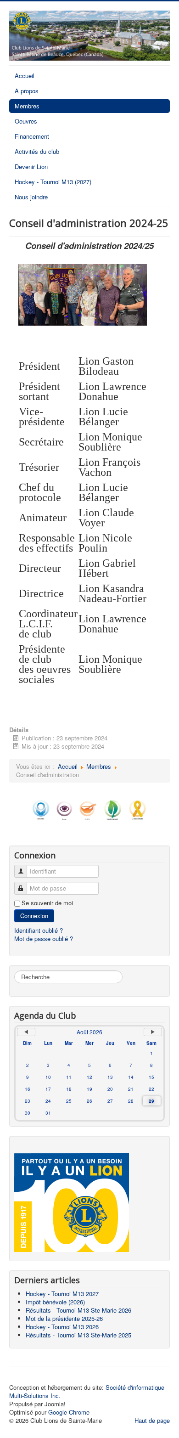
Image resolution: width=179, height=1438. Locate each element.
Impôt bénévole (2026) (55, 1301)
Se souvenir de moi (47, 903)
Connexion (34, 915)
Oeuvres (26, 121)
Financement (32, 136)
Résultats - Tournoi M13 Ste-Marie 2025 (78, 1335)
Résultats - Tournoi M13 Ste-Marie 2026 (78, 1310)
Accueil (24, 75)
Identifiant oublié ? (38, 930)
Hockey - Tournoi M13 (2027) (53, 181)
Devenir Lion (31, 166)
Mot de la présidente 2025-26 (64, 1318)
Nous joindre (31, 196)
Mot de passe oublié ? (43, 938)
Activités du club (37, 151)
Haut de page (152, 1420)
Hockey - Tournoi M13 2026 (62, 1326)
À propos (27, 90)
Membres (27, 106)
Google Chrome (69, 1412)
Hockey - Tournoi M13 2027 (62, 1293)
